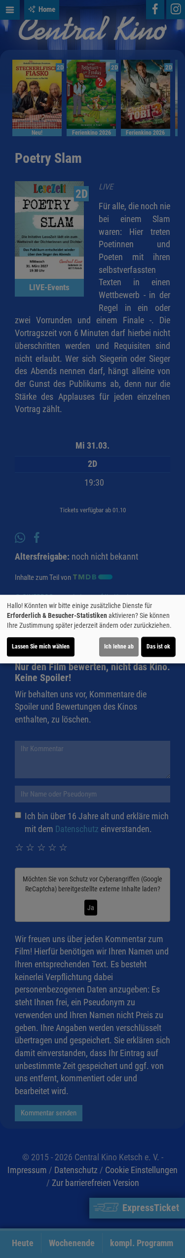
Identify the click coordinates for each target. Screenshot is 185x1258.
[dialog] (92, 629)
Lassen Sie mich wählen (41, 646)
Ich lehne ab (119, 646)
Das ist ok (158, 646)
